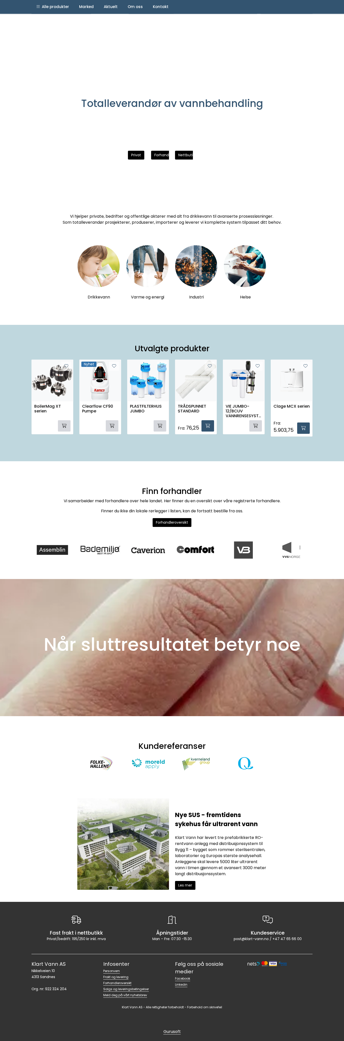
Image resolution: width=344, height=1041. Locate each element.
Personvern (111, 971)
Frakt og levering (115, 977)
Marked (86, 6)
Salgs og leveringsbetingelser (126, 989)
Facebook (182, 978)
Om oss (135, 6)
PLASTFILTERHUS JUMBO (146, 409)
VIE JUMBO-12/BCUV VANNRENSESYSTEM (243, 411)
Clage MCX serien (291, 406)
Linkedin (181, 984)
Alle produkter (54, 6)
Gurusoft (172, 1031)
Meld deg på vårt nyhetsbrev (125, 995)
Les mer (185, 885)
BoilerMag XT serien (47, 409)
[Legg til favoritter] (162, 366)
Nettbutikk (187, 155)
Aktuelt (111, 6)
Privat (136, 155)
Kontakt (160, 6)
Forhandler (163, 155)
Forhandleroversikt (172, 522)
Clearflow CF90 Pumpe (97, 409)
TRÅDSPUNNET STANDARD (192, 409)
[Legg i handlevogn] (207, 426)
